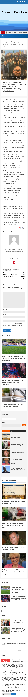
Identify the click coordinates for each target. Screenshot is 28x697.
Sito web (5, 319)
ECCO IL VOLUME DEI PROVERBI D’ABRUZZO (10, 647)
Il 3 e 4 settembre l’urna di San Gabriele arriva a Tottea (18, 436)
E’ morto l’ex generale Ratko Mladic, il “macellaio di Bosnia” (18, 453)
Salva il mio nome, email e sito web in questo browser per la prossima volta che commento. (12, 325)
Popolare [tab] (14, 431)
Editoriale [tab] (22, 431)
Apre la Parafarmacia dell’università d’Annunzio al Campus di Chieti (20, 276)
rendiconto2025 (13, 270)
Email (5, 314)
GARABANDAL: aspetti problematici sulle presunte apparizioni (13, 643)
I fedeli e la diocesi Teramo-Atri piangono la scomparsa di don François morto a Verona (18, 469)
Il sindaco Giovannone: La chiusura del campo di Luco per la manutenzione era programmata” (13, 358)
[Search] (26, 36)
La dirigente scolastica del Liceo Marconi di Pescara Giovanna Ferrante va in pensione (17, 461)
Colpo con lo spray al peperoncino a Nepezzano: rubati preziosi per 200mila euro (17, 445)
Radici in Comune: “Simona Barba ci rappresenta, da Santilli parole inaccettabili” (17, 622)
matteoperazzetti (6, 270)
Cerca (3, 422)
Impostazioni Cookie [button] (6, 694)
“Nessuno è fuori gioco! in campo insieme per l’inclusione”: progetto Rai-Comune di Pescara (8, 276)
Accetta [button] (13, 694)
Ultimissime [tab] (6, 431)
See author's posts (14, 258)
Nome (5, 309)
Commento (6, 291)
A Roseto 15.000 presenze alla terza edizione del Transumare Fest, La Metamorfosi (12, 382)
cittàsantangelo (8, 269)
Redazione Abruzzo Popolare (14, 247)
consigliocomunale (15, 269)
